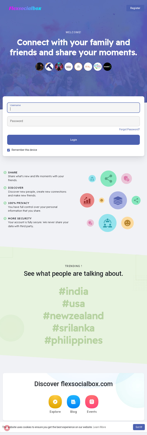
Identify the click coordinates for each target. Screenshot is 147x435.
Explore (55, 411)
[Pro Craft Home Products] (69, 67)
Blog (73, 411)
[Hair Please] (88, 67)
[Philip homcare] (98, 67)
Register (135, 8)
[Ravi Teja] (39, 67)
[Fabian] (59, 67)
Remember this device (24, 149)
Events (92, 411)
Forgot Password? (129, 129)
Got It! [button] (139, 427)
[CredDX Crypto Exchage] (107, 67)
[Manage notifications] (7, 428)
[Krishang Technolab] (49, 67)
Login (73, 139)
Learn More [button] (99, 427)
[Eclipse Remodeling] (78, 67)
